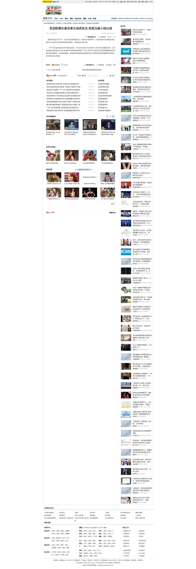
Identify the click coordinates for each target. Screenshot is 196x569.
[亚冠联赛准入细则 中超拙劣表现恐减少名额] (108, 124)
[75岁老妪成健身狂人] (108, 155)
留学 (109, 540)
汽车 (106, 2)
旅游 (80, 543)
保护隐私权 (104, 560)
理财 (89, 533)
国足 (53, 540)
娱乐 (95, 2)
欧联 (63, 548)
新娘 (89, 540)
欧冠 (59, 548)
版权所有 (117, 563)
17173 (151, 2)
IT (103, 2)
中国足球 (59, 23)
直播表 (67, 531)
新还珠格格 (47, 515)
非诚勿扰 (123, 515)
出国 (105, 540)
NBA (56, 18)
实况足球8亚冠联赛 (105, 96)
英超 (53, 545)
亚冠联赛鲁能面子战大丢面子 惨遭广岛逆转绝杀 (63, 102)
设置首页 (56, 560)
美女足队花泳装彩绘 (70, 163)
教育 (100, 540)
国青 (62, 540)
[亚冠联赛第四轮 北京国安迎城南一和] (53, 124)
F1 (53, 555)
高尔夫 (57, 555)
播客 (105, 536)
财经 (101, 2)
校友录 (113, 546)
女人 (117, 2)
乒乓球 (54, 552)
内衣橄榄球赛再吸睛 (89, 163)
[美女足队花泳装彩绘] (71, 155)
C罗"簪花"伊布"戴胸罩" (108, 199)
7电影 (76, 512)
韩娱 (105, 533)
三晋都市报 (53, 33)
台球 (68, 552)
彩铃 (95, 553)
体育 (90, 2)
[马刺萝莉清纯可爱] (89, 192)
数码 (85, 546)
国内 (66, 18)
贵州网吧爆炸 (94, 518)
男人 (94, 546)
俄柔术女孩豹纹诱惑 (52, 163)
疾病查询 (126, 543)
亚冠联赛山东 (103, 107)
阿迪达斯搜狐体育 (49, 23)
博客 (132, 2)
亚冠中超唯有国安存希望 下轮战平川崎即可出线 (63, 87)
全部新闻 (133, 560)
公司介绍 (120, 560)
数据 (68, 548)
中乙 (68, 538)
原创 (109, 543)
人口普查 (138, 515)
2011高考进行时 (125, 512)
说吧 (139, 2)
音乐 (109, 533)
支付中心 (70, 560)
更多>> (113, 204)
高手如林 (107, 515)
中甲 (63, 538)
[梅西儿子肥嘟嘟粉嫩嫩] (107, 177)
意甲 (57, 545)
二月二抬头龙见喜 (54, 70)
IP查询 (141, 536)
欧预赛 (54, 548)
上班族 (107, 512)
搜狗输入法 (127, 531)
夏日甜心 (62, 512)
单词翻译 (142, 546)
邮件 (124, 2)
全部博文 (140, 560)
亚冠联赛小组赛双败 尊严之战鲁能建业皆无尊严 (63, 99)
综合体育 (78, 18)
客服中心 (90, 560)
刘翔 (62, 555)
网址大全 (126, 546)
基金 (94, 533)
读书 (105, 543)
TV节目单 (127, 553)
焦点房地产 (94, 527)
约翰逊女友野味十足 (54, 199)
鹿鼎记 (86, 553)
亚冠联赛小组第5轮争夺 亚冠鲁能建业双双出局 (63, 110)
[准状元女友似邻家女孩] (72, 192)
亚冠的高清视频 (103, 84)
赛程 (58, 531)
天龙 (80, 553)
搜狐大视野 (138, 512)
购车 (85, 536)
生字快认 (126, 556)
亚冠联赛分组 (103, 102)
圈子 (85, 550)
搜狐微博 (57, 65)
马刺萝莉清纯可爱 (89, 199)
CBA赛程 (141, 18)
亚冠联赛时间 (103, 105)
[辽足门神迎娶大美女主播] (72, 177)
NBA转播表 (134, 18)
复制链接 (103, 37)
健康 (89, 543)
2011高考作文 (109, 518)
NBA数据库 (127, 18)
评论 (94, 531)
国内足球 (47, 538)
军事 (85, 531)
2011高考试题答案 (50, 518)
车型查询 (142, 550)
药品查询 (142, 533)
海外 (66, 545)
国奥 (57, 540)
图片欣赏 (142, 543)
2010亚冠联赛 (103, 90)
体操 (63, 552)
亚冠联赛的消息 (103, 87)
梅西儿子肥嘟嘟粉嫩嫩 (107, 183)
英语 (113, 540)
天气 (85, 543)
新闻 (86, 2)
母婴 (85, 540)
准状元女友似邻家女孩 (72, 199)
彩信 (100, 553)
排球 (59, 552)
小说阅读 (142, 556)
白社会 (66, 65)
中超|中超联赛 (67, 23)
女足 (66, 540)
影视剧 (110, 536)
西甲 (62, 545)
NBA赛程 (121, 18)
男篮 (58, 533)
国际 (71, 18)
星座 (94, 540)
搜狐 (80, 527)
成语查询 (126, 536)
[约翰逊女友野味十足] (54, 192)
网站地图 (127, 560)
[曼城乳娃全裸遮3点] (89, 177)
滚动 (67, 555)
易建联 (67, 533)
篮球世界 (47, 531)
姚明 (62, 533)
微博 (128, 2)
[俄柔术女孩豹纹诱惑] (53, 155)
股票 (85, 533)
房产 (110, 2)
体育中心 (47, 527)
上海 (94, 550)
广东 (98, 550)
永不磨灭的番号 (49, 512)
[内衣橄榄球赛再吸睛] (90, 155)
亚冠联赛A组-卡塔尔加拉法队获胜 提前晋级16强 (64, 96)
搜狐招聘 (77, 560)
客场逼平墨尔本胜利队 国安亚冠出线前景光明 (63, 84)
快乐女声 (92, 512)
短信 (91, 553)
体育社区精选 (50, 147)
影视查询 (126, 533)
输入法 (86, 556)
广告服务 (83, 560)
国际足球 (47, 545)
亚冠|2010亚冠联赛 (79, 23)
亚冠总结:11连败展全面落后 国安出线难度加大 (63, 93)
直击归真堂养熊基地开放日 (91, 70)
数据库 (58, 538)
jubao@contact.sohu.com (105, 565)
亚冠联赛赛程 (103, 99)
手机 (89, 546)
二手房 (95, 536)
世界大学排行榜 (140, 518)
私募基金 (92, 515)
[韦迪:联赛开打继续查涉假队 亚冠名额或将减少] (71, 124)
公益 (89, 531)
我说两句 (106, 546)
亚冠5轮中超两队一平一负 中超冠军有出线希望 (63, 90)
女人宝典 (142, 553)
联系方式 (96, 560)
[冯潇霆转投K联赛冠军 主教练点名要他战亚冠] (90, 124)
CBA (61, 18)
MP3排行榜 (142, 540)
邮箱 (89, 550)
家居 (114, 2)
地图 (91, 556)
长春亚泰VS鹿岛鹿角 (92, 23)
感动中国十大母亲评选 (66, 518)
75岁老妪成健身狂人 (107, 163)
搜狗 (146, 2)
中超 (89, 18)
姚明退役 (62, 515)
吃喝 (94, 543)
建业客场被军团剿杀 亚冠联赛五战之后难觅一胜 (63, 105)
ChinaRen (86, 527)
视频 (121, 2)
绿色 (113, 543)
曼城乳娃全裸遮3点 (90, 183)
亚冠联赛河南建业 (104, 110)
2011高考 (123, 518)
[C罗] (107, 192)
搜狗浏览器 (127, 550)
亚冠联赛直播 (103, 93)
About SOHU (112, 560)
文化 (100, 543)
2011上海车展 (79, 515)
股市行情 (126, 540)
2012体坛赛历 (148, 18)
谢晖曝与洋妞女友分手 (54, 183)
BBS (135, 2)
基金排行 (142, 531)
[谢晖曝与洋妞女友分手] (54, 177)
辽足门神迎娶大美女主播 (71, 183)
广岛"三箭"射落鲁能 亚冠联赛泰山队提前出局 (62, 107)
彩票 (94, 18)
